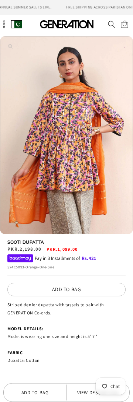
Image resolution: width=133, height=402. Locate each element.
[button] (111, 24)
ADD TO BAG (66, 289)
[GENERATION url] (66, 24)
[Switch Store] (16, 24)
